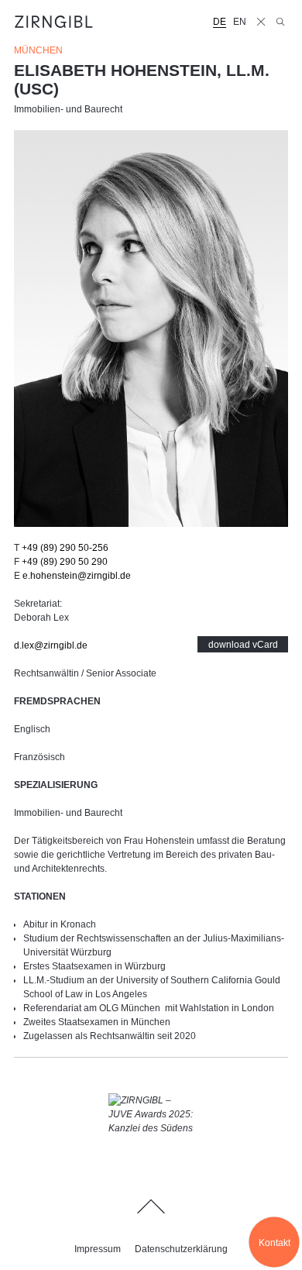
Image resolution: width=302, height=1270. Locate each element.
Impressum (97, 1249)
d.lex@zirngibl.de (51, 645)
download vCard (243, 644)
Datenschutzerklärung (181, 1249)
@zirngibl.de (76, 575)
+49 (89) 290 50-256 (65, 547)
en (239, 21)
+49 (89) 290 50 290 (65, 561)
